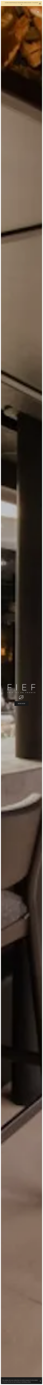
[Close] (40, 1381)
